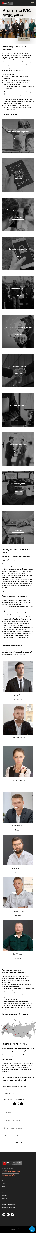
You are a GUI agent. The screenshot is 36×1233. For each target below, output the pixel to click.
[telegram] (21, 1103)
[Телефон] (14, 1103)
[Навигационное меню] (32, 3)
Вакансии (4, 1186)
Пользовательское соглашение (10, 1173)
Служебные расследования (18, 523)
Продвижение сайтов (8, 1174)
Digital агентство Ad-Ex (8, 1175)
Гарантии (4, 1195)
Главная (4, 1180)
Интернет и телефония (18, 249)
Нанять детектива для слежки (18, 210)
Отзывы (4, 1192)
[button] (24, 39)
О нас (3, 1183)
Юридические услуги (18, 405)
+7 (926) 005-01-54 (8, 1093)
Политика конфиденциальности (11, 1171)
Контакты (4, 1198)
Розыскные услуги (18, 484)
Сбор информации (18, 171)
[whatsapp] (18, 1103)
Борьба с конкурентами (18, 445)
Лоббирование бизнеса (18, 366)
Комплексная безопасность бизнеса (18, 327)
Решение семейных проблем (18, 132)
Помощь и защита (18, 288)
